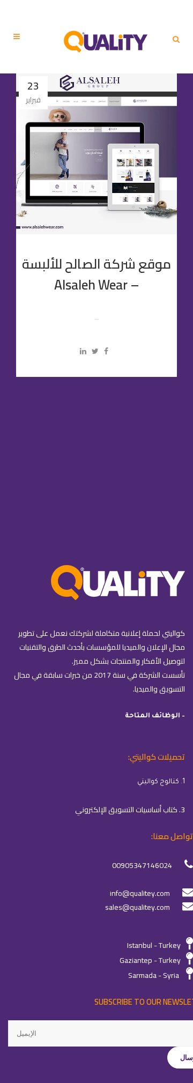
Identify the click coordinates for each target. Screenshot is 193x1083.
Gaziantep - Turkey (150, 960)
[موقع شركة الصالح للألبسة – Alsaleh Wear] (96, 153)
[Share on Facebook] (106, 351)
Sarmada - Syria (153, 975)
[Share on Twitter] (95, 351)
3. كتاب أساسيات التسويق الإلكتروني (130, 810)
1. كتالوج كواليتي (161, 782)
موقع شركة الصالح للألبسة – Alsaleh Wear (96, 274)
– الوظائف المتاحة (155, 716)
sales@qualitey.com (137, 907)
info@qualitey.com (140, 893)
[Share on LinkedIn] (83, 351)
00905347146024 (142, 865)
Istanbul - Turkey (154, 945)
